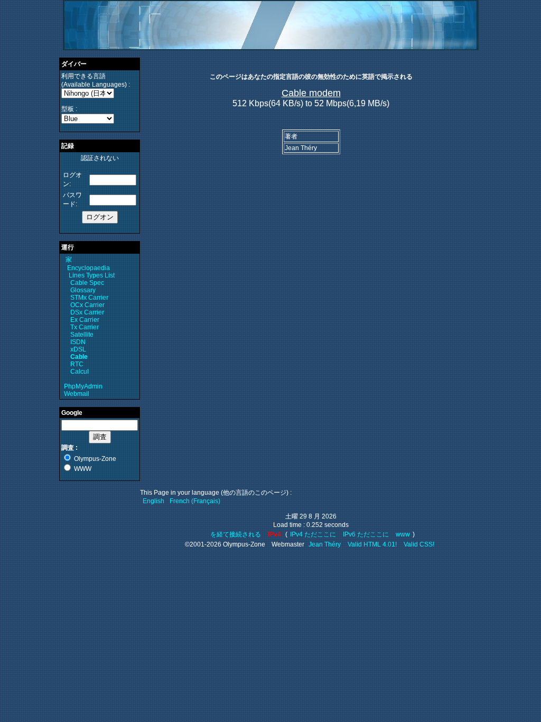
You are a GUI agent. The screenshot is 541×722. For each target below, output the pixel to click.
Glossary (83, 290)
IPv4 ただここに (313, 534)
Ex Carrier (84, 319)
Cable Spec (87, 282)
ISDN (78, 342)
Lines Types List (92, 275)
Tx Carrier (84, 327)
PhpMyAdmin (83, 386)
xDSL (78, 349)
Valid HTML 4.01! (372, 544)
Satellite (82, 334)
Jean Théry (325, 544)
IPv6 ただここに (366, 534)
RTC (76, 364)
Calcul (79, 371)
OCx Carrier (87, 305)
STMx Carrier (89, 297)
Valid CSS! (419, 544)
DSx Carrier (87, 312)
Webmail (76, 393)
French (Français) (195, 501)
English (153, 501)
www (403, 534)
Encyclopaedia (88, 268)
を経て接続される (236, 534)
